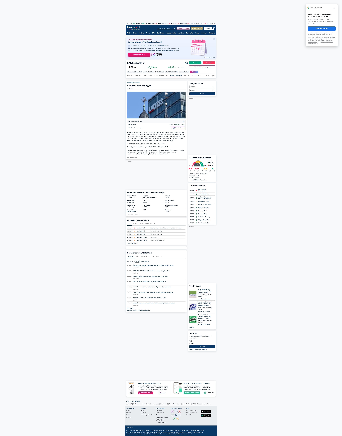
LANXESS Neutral (142, 240)
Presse (128, 415)
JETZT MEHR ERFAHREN (192, 393)
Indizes (141, 33)
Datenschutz (160, 413)
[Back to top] (212, 434)
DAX (128, 23)
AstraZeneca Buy (203, 194)
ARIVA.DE (169, 434)
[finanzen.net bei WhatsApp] (174, 418)
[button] (183, 28)
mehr (191, 327)
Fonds (148, 33)
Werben (143, 413)
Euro (192, 23)
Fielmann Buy (202, 214)
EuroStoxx (207, 404)
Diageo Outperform (204, 220)
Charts (130, 128)
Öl (200, 23)
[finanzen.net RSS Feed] (177, 418)
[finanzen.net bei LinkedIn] (176, 415)
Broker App (189, 415)
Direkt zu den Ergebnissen (197, 349)
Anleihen (181, 33)
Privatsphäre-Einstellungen (160, 420)
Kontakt (128, 410)
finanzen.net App (191, 410)
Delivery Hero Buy (203, 208)
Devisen (204, 33)
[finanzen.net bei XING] (179, 415)
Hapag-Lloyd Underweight (202, 190)
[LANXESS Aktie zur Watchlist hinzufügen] (186, 62)
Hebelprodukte (171, 33)
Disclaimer (159, 415)
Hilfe (142, 410)
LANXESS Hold (141, 231)
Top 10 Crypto (161, 23)
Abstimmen (202, 347)
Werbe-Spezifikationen (148, 415)
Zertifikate (160, 33)
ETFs (153, 33)
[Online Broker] (133, 29)
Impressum (159, 410)
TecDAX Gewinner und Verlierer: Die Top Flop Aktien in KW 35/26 (204, 303)
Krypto (197, 33)
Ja (191, 340)
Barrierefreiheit (160, 423)
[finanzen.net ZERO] (156, 55)
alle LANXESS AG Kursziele (197, 180)
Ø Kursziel (168, 210)
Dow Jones (200, 404)
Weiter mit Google (321, 28)
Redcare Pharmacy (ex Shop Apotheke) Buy (205, 198)
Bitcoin (181, 23)
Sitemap (128, 417)
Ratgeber (212, 33)
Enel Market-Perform (204, 205)
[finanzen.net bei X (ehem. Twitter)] (172, 415)
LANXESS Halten (142, 237)
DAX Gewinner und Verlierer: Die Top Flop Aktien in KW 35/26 (204, 316)
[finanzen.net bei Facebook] (176, 411)
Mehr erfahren (138, 54)
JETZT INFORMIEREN (145, 393)
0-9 (131, 404)
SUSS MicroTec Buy (204, 217)
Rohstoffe (189, 33)
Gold (208, 23)
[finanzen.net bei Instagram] (172, 411)
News (135, 33)
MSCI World (148, 23)
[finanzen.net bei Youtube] (179, 411)
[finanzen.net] (133, 27)
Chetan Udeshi (131, 211)
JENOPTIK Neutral (203, 202)
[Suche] (174, 28)
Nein (192, 343)
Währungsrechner (191, 413)
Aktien (129, 33)
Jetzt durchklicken (203, 299)
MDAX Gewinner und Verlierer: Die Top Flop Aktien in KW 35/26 (204, 290)
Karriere (128, 413)
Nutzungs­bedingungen (163, 417)
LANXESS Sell (141, 228)
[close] (334, 8)
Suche (202, 94)
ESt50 (137, 23)
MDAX (194, 404)
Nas (172, 23)
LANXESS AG (132, 125)
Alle (127, 404)
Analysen (141, 128)
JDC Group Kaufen (203, 223)
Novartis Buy (202, 211)
